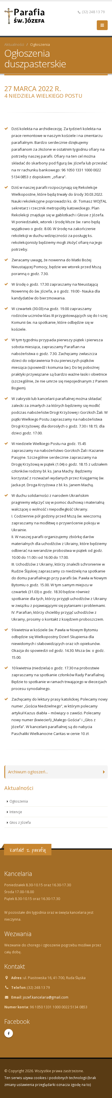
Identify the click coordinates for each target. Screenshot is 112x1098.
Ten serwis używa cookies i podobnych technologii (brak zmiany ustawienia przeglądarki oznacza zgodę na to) (50, 1081)
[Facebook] (8, 1033)
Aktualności (14, 44)
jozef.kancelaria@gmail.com (45, 997)
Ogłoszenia (18, 801)
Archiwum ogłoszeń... (28, 772)
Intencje (15, 811)
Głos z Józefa (20, 822)
